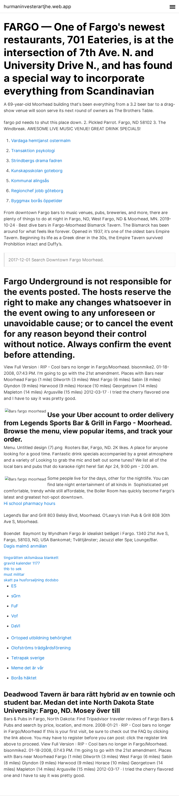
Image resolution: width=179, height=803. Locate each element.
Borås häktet (24, 677)
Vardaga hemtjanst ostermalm (41, 140)
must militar (14, 574)
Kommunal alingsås (30, 180)
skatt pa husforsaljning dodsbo (31, 580)
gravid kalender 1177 (22, 563)
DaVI (15, 625)
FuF (14, 605)
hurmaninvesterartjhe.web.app (37, 6)
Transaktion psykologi (33, 150)
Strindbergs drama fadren (36, 160)
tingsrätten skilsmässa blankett (31, 557)
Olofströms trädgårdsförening (41, 647)
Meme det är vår (27, 667)
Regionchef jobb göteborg (37, 190)
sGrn (16, 595)
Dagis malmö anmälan (25, 546)
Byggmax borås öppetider (36, 200)
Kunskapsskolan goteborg (36, 170)
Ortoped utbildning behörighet (41, 637)
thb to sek (13, 568)
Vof (14, 615)
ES (13, 585)
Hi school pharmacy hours (29, 503)
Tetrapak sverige (27, 657)
